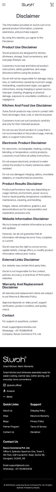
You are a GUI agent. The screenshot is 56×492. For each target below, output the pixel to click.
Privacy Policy (37, 421)
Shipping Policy (37, 410)
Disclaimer (35, 432)
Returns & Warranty (39, 416)
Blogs (5, 421)
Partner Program (11, 426)
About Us (7, 410)
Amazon (10, 391)
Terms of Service (38, 426)
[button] (3, 4)
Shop (5, 416)
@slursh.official (13, 385)
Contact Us (8, 432)
